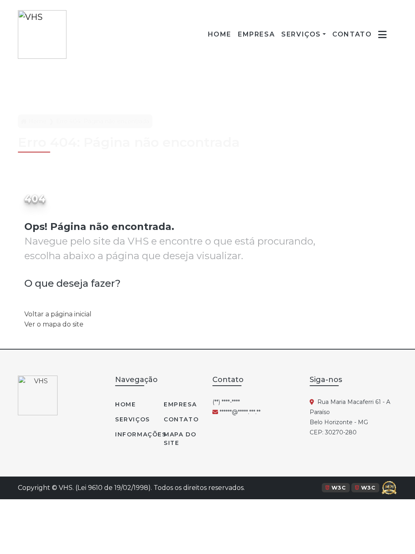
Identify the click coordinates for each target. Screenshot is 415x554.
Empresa (180, 404)
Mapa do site (180, 439)
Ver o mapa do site (53, 324)
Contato (181, 419)
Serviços (301, 34)
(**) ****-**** (226, 402)
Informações (134, 434)
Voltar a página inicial (58, 314)
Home (37, 121)
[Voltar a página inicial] (42, 34)
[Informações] (383, 34)
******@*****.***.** (239, 412)
